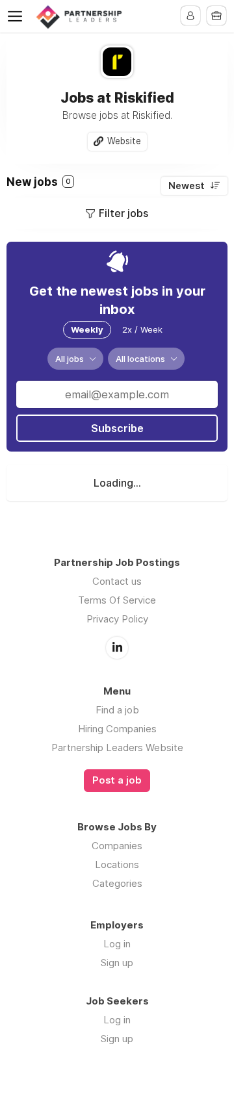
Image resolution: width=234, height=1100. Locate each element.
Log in (117, 944)
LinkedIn (117, 648)
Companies (117, 845)
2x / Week (142, 329)
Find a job (117, 710)
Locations (117, 864)
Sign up (117, 962)
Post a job (117, 780)
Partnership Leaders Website (117, 747)
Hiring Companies (117, 729)
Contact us (117, 581)
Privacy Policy (117, 619)
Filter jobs (123, 213)
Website (124, 141)
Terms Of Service (117, 600)
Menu (17, 16)
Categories (117, 883)
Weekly (87, 329)
